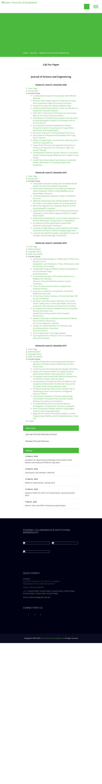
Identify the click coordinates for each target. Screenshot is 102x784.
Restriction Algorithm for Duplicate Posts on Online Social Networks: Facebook (54, 207)
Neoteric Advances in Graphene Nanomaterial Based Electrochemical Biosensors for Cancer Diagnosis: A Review (55, 320)
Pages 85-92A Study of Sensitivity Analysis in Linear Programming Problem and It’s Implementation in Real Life (55, 416)
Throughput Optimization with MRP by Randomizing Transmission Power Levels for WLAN (54, 377)
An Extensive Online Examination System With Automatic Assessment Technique (52, 224)
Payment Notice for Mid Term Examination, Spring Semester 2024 (50, 494)
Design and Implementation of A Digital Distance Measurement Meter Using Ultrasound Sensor (53, 372)
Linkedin (44, 615)
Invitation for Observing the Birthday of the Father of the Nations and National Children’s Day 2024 (48, 461)
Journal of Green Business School (41, 434)
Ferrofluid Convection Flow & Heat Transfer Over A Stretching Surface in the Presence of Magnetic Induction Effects (54, 391)
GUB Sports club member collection (40, 472)
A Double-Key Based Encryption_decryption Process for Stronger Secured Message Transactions (56, 234)
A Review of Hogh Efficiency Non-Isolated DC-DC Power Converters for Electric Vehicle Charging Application (55, 229)
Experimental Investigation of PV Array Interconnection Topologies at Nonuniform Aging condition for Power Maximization (55, 213)
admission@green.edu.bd (39, 597)
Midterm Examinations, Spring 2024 (40, 483)
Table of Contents (35, 254)
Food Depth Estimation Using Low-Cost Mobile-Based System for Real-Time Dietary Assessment (55, 184)
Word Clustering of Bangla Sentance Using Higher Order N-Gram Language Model (53, 409)
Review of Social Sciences (37, 441)
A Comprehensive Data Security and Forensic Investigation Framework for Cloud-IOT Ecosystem (53, 404)
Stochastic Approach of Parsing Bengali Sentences (54, 133)
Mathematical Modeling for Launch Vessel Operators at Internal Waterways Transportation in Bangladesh (56, 219)
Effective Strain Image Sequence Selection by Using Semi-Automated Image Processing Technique (54, 102)
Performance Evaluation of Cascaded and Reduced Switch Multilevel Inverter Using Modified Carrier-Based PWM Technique (54, 191)
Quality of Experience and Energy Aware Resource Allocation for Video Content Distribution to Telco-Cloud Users (54, 364)
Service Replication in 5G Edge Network (49, 333)
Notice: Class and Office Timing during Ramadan (45, 505)
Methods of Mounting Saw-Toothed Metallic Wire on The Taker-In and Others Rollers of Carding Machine (54, 202)
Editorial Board (34, 249)
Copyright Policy (34, 251)
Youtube (38, 615)
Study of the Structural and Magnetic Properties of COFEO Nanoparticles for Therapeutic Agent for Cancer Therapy (54, 147)
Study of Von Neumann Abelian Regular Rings (52, 105)
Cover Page (32, 88)
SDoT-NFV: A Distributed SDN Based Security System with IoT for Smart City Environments (54, 114)
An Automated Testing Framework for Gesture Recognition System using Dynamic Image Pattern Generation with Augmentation (53, 128)
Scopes (31, 421)
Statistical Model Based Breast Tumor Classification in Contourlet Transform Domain (55, 109)
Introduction (33, 91)
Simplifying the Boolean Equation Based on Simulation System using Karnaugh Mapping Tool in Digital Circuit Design (56, 155)
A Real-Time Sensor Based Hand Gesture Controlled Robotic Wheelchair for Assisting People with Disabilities (54, 162)
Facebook (26, 615)
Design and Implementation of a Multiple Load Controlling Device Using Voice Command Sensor (52, 328)
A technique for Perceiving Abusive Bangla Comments (55, 369)
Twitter (32, 615)
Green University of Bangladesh (52, 638)
